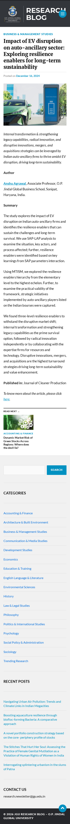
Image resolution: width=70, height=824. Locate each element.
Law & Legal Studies (17, 605)
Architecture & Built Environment (26, 522)
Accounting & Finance (18, 513)
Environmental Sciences (19, 587)
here (7, 399)
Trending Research (16, 661)
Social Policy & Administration (24, 642)
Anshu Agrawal (15, 183)
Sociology (10, 652)
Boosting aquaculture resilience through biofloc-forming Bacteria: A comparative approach (30, 719)
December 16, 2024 (28, 75)
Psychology (11, 633)
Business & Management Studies (28, 34)
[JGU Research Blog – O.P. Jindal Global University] (35, 14)
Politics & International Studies (24, 624)
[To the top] (62, 808)
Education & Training (17, 568)
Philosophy (11, 614)
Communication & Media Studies (25, 541)
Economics (11, 559)
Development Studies (18, 550)
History (9, 596)
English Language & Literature (23, 578)
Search (57, 469)
